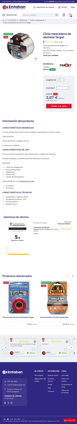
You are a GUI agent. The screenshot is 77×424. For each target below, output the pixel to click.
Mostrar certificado (17, 228)
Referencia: (48, 64)
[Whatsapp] (11, 403)
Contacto (51, 391)
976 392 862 (6, 1)
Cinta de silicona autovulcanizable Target (18, 317)
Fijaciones (11, 20)
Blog (49, 388)
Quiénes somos (53, 375)
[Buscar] (56, 15)
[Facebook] (5, 403)
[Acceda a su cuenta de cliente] (63, 14)
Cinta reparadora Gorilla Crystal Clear (54, 317)
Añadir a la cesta (58, 106)
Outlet (50, 384)
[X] (9, 403)
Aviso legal (64, 375)
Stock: (46, 69)
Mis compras (38, 375)
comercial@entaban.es (20, 1)
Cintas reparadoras (37, 20)
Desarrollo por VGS (53, 421)
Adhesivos (23, 20)
